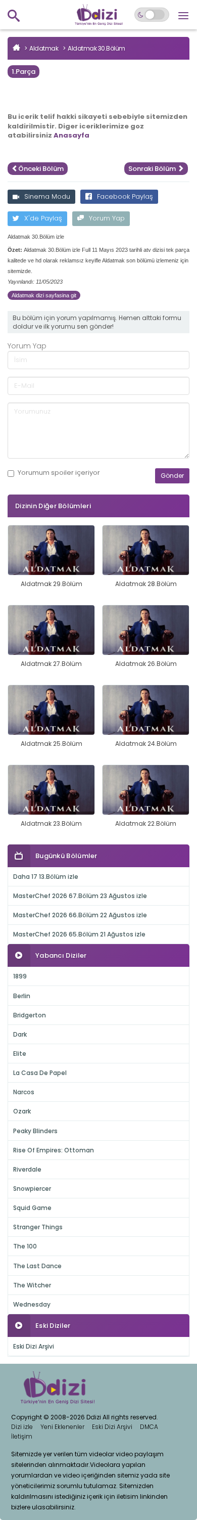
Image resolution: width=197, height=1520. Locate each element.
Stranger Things (38, 1227)
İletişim (21, 1436)
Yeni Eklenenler (62, 1426)
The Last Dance (37, 1266)
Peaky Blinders (35, 1131)
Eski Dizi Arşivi (33, 1346)
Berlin (21, 996)
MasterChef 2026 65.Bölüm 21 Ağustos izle (79, 934)
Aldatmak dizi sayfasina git (44, 295)
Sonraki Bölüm (152, 168)
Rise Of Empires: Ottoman (53, 1150)
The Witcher (32, 1285)
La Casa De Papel (40, 1072)
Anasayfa (71, 135)
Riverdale (27, 1169)
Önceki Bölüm (41, 168)
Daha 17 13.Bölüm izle (45, 876)
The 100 (25, 1246)
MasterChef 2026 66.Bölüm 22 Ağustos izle (80, 915)
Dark (20, 1034)
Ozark (22, 1111)
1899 (20, 976)
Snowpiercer (32, 1188)
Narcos (23, 1092)
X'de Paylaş (43, 218)
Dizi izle (22, 1426)
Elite (19, 1053)
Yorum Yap (107, 218)
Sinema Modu (47, 196)
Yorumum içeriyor (59, 472)
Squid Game (32, 1207)
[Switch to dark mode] (151, 15)
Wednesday (32, 1304)
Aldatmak (43, 48)
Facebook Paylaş (125, 196)
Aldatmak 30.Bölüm (96, 48)
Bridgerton (29, 1015)
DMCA (149, 1426)
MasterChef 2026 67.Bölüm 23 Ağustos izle (80, 895)
